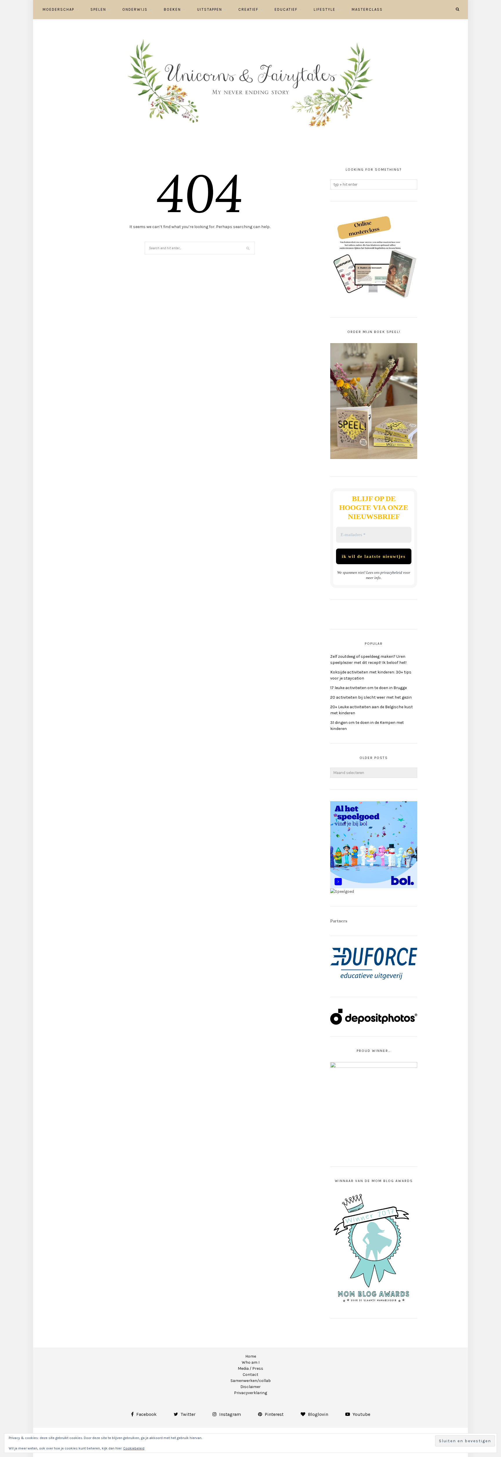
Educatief (286, 9)
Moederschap (58, 9)
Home (250, 1356)
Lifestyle (324, 9)
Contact (250, 1374)
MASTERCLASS (367, 9)
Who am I (250, 1362)
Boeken (172, 9)
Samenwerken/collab (250, 1380)
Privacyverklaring (250, 1392)
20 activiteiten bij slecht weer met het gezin (371, 697)
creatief (248, 9)
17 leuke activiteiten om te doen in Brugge (368, 687)
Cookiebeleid (133, 1448)
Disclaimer (250, 1386)
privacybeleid (391, 572)
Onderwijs (135, 9)
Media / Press (250, 1368)
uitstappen (209, 9)
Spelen (98, 9)
